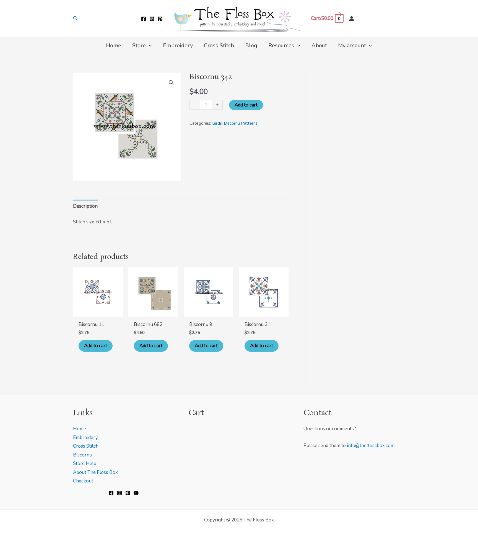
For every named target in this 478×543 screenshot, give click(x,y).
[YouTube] (136, 492)
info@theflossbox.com (370, 445)
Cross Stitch (85, 446)
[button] (75, 18)
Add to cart (246, 105)
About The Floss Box (95, 472)
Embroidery (85, 437)
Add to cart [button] (95, 346)
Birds (217, 123)
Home (79, 428)
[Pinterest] (160, 18)
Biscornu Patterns (241, 123)
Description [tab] (85, 206)
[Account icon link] (351, 18)
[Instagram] (151, 18)
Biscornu (82, 455)
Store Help (84, 463)
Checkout (83, 481)
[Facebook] (143, 18)
